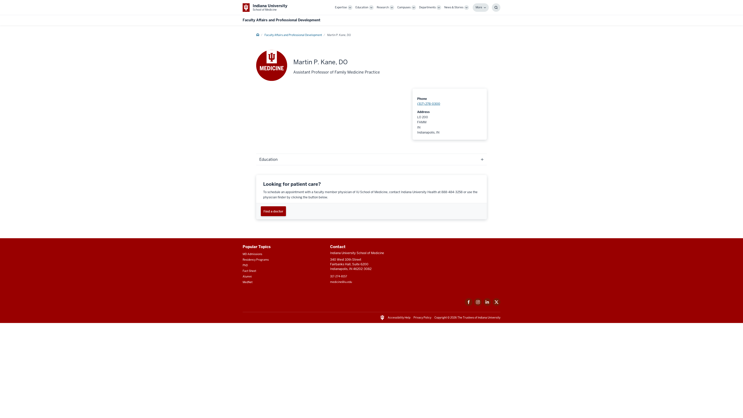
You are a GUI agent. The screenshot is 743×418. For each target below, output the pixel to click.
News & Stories (453, 7)
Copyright (440, 317)
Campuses (404, 7)
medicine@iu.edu (341, 282)
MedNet (248, 282)
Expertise (341, 7)
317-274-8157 (338, 276)
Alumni (247, 276)
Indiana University (489, 317)
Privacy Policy (422, 317)
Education (361, 7)
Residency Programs (256, 259)
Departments (427, 7)
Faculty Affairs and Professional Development (281, 20)
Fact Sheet (249, 271)
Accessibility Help (399, 317)
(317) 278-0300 (428, 104)
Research (383, 7)
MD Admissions (252, 254)
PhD (245, 265)
